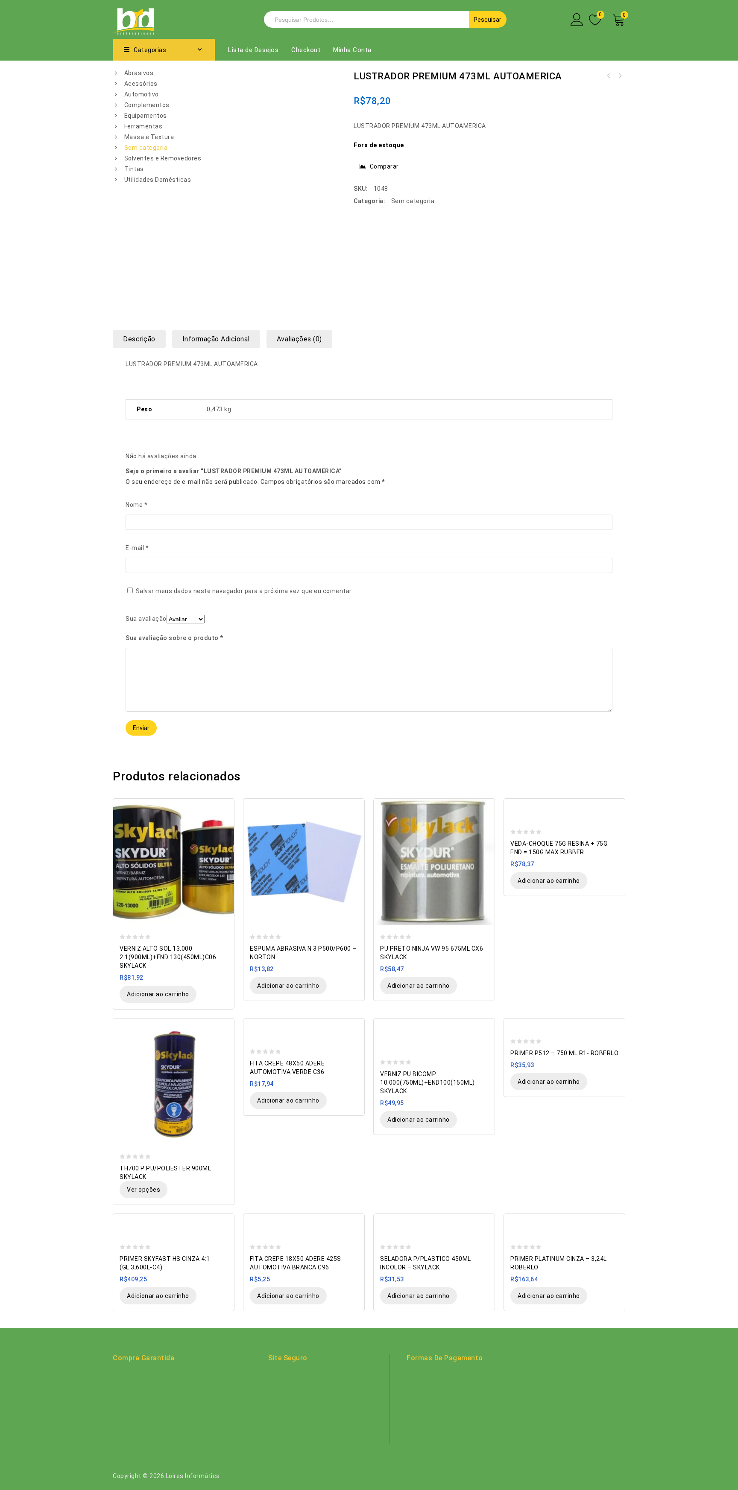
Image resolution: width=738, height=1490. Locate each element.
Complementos (147, 105)
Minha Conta (352, 50)
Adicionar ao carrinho (158, 994)
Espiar (223, 805)
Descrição (139, 339)
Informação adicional (216, 339)
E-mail (137, 547)
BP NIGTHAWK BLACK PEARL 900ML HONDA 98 (608, 76)
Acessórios (141, 83)
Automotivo (141, 94)
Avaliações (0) (299, 339)
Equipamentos (145, 115)
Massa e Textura (149, 137)
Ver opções (143, 1189)
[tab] (142, 339)
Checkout (305, 50)
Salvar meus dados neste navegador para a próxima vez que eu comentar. (244, 591)
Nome (136, 504)
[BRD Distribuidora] (133, 18)
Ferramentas (143, 126)
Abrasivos (139, 73)
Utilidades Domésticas (157, 179)
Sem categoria (146, 147)
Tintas (134, 169)
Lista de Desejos (253, 50)
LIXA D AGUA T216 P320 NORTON (619, 76)
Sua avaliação (146, 618)
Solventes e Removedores (163, 158)
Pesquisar (487, 19)
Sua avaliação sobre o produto (174, 637)
